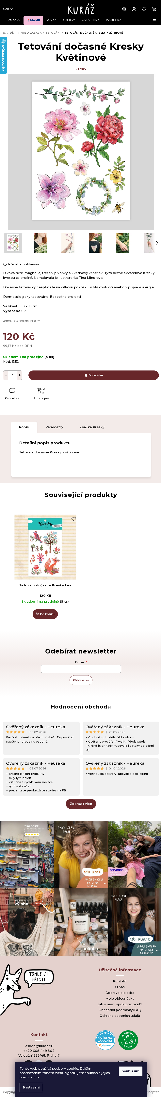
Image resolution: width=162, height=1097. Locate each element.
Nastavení (31, 1087)
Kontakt (120, 981)
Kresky (81, 69)
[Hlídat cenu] (41, 394)
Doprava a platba (119, 993)
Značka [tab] (92, 427)
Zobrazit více (81, 804)
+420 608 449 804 (38, 1051)
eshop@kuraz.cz (39, 1046)
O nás (120, 987)
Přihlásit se (81, 680)
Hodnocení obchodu (81, 707)
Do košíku (96, 375)
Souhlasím (130, 1071)
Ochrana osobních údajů (120, 1016)
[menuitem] (14, 20)
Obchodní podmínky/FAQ (120, 1010)
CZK (6, 9)
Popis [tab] (24, 427)
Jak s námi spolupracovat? (120, 1004)
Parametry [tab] (54, 427)
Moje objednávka (120, 998)
